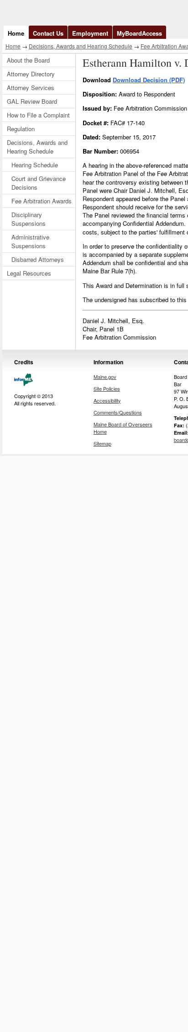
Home (16, 33)
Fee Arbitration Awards (41, 201)
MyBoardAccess (139, 33)
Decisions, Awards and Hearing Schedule (80, 46)
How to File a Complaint (38, 115)
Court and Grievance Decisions (38, 183)
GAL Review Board (32, 101)
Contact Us (48, 33)
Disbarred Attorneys (37, 259)
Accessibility (107, 400)
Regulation (21, 128)
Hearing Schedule (34, 164)
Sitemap (102, 443)
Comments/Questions (118, 412)
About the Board (28, 60)
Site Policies (107, 388)
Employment (90, 33)
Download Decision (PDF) (149, 79)
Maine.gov (105, 376)
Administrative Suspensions (30, 241)
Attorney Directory (31, 73)
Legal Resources (29, 273)
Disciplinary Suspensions (28, 219)
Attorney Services (30, 87)
